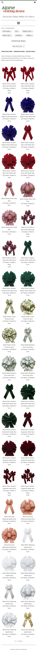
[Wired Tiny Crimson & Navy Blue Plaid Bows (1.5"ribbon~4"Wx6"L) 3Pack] (28, 217)
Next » (21, 641)
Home (2, 28)
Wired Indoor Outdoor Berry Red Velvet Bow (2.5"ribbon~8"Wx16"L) (9, 173)
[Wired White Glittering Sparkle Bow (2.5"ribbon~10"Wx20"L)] (28, 563)
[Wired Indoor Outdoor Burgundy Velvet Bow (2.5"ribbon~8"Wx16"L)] (9, 448)
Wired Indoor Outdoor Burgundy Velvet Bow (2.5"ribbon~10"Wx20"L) (28, 460)
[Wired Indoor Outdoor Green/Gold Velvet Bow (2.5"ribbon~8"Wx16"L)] (28, 392)
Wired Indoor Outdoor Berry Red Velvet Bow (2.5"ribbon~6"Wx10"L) (28, 145)
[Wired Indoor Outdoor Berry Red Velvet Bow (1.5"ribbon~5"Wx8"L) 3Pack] (28, 74)
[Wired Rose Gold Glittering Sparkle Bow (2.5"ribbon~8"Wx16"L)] (28, 507)
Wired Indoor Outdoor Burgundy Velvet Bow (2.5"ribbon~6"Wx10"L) (28, 432)
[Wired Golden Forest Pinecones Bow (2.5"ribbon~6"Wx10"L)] (9, 307)
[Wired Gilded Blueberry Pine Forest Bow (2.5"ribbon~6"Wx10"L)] (28, 335)
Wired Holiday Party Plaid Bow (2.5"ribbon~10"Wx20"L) (9, 229)
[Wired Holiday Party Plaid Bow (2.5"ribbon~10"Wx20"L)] (9, 217)
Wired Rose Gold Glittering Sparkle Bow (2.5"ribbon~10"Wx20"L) (9, 547)
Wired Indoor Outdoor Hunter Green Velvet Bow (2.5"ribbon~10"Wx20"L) (27, 290)
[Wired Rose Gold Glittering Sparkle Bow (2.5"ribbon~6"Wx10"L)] (9, 507)
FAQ (26, 16)
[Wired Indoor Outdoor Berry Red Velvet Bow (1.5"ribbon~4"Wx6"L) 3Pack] (9, 74)
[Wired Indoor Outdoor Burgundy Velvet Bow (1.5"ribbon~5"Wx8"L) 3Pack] (28, 476)
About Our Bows (7, 16)
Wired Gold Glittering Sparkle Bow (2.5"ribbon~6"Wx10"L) (28, 632)
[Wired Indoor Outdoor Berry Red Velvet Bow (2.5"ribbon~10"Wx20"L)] (28, 161)
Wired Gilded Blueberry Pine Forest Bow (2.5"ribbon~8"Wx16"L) (9, 375)
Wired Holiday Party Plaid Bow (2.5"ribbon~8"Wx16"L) (27, 201)
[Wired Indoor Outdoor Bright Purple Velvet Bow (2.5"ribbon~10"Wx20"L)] (9, 133)
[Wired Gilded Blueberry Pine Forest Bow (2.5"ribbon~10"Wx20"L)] (28, 363)
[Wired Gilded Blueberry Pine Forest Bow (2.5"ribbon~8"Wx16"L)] (9, 363)
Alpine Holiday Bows (22, 649)
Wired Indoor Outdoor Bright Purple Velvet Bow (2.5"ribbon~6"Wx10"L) (9, 116)
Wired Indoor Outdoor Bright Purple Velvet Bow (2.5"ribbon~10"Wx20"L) (9, 145)
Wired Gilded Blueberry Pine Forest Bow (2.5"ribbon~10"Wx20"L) (28, 375)
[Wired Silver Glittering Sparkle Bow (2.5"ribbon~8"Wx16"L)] (28, 592)
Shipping (15, 16)
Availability (21, 16)
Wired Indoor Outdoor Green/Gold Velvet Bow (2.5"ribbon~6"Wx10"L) (9, 403)
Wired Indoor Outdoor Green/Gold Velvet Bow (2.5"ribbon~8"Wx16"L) (28, 403)
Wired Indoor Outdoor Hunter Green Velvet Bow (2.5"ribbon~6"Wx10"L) (27, 260)
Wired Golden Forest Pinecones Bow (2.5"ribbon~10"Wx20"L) (9, 347)
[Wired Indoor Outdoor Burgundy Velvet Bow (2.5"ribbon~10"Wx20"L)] (28, 448)
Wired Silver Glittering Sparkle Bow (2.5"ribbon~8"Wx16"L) (28, 604)
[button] (7, 31)
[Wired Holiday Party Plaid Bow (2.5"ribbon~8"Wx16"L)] (28, 189)
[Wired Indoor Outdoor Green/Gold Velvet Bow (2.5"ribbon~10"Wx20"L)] (9, 420)
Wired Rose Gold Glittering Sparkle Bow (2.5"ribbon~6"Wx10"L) (9, 519)
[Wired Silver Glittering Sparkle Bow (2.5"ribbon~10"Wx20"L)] (9, 620)
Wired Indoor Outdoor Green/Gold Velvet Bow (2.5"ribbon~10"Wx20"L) (9, 432)
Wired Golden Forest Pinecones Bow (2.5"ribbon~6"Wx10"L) (9, 319)
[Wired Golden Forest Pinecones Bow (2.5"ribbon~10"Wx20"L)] (9, 335)
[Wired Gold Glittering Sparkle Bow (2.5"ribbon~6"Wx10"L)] (28, 620)
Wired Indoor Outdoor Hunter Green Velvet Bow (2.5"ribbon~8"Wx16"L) (9, 290)
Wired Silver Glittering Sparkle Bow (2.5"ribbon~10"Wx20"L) (9, 632)
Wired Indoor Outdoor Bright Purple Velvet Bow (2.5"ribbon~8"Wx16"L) (27, 116)
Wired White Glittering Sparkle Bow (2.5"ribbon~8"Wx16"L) (9, 575)
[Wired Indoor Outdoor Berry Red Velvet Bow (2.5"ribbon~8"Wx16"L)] (9, 161)
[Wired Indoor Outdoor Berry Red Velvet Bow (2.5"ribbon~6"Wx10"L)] (28, 133)
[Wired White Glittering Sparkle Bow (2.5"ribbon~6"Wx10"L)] (28, 535)
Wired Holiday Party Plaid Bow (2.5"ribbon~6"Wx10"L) (9, 201)
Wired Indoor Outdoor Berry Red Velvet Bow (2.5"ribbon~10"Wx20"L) (28, 173)
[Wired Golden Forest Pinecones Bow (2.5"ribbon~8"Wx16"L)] (28, 307)
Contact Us (31, 16)
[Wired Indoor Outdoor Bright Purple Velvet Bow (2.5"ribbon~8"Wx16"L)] (28, 104)
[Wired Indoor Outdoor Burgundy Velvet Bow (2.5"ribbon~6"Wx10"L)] (28, 420)
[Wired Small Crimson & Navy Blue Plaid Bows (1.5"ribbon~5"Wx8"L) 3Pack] (9, 248)
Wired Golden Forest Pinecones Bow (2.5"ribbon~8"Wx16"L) (28, 319)
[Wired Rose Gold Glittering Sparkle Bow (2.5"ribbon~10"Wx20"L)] (9, 535)
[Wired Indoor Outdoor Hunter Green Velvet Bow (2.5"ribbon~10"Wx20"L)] (28, 278)
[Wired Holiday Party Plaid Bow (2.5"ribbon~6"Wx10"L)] (9, 189)
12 (18, 641)
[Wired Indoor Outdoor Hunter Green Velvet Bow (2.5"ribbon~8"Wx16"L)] (9, 278)
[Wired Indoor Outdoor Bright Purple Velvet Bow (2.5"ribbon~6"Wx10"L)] (9, 104)
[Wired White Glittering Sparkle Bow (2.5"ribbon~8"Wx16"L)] (9, 563)
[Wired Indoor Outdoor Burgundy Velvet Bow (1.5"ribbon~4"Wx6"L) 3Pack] (9, 476)
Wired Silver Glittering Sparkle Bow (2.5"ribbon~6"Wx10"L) (9, 604)
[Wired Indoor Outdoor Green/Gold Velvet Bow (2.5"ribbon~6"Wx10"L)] (9, 392)
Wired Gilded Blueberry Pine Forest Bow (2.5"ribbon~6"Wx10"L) (28, 347)
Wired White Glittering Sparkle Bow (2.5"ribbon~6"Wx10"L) (28, 547)
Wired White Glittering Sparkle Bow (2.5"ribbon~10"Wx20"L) (28, 575)
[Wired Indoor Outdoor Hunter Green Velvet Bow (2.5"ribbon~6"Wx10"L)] (28, 248)
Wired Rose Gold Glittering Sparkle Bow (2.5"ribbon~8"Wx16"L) (28, 519)
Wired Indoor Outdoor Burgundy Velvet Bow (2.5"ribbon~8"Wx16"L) (9, 460)
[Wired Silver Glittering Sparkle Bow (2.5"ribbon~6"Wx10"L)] (9, 592)
